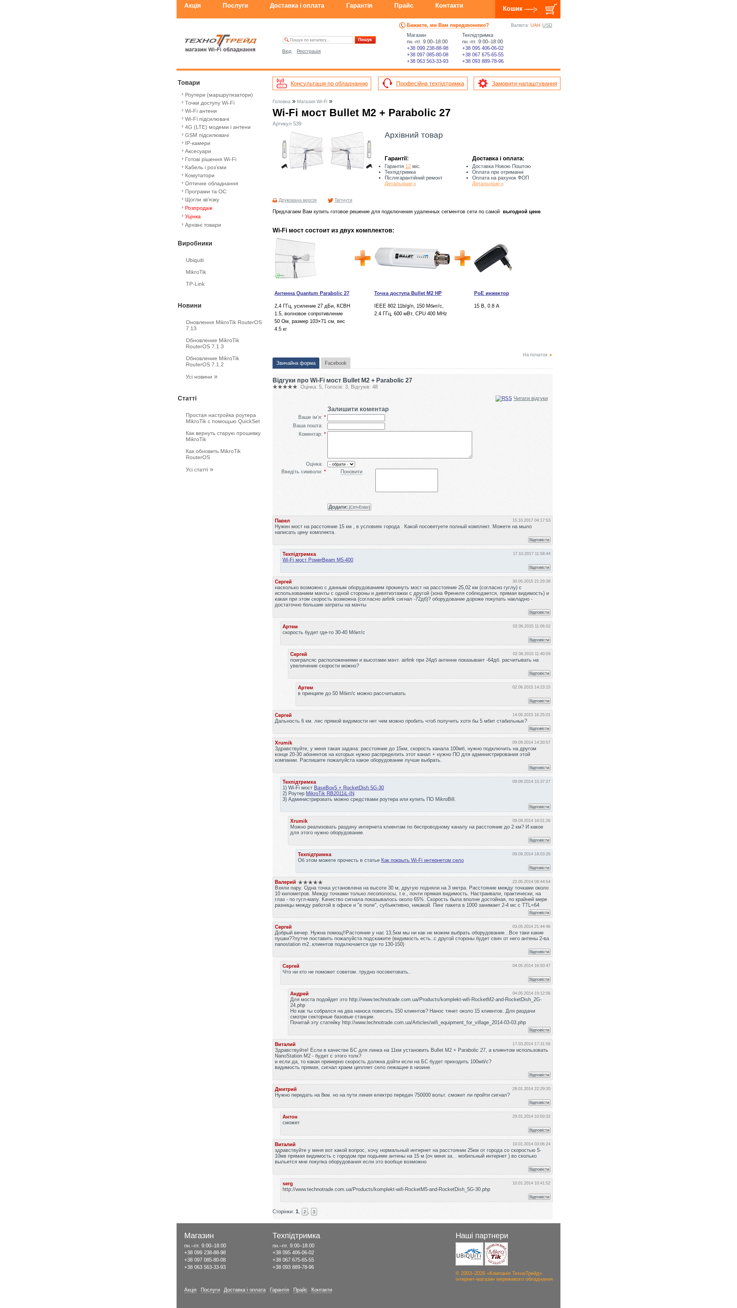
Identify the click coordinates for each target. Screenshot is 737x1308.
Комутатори (200, 175)
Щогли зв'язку (202, 199)
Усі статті (199, 469)
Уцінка (193, 216)
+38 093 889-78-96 (483, 61)
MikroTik (196, 272)
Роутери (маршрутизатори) (219, 95)
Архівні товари (203, 225)
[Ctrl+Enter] (349, 507)
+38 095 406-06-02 (483, 48)
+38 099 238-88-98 (427, 48)
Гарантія (359, 5)
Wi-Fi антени (201, 111)
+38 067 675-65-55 (483, 55)
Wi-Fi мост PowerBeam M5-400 (318, 560)
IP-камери (197, 143)
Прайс (403, 5)
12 (408, 166)
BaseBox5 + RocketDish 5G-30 (349, 788)
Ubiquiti (195, 260)
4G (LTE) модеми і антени (218, 127)
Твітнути (343, 200)
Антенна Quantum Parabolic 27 (311, 293)
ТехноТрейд (221, 43)
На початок (535, 354)
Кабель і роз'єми (205, 167)
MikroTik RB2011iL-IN (330, 793)
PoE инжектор (491, 293)
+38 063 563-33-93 (427, 61)
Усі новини (202, 377)
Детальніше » (400, 183)
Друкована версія (298, 200)
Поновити (351, 471)
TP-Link (195, 284)
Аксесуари (198, 151)
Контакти (449, 5)
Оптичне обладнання (211, 183)
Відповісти (539, 539)
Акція (192, 5)
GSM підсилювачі (207, 135)
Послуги (235, 5)
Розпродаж (198, 208)
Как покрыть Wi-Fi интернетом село (422, 860)
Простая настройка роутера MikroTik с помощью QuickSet (223, 418)
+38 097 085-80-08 (427, 55)
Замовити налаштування (524, 83)
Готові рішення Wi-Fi (210, 159)
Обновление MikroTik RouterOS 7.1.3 (212, 343)
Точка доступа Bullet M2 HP (408, 293)
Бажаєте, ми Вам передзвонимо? (448, 25)
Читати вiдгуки (531, 398)
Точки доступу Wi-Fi (210, 103)
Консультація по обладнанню (329, 83)
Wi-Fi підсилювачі (207, 119)
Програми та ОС (205, 191)
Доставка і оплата (297, 5)
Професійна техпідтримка (430, 83)
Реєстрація (309, 51)
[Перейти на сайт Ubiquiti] (469, 1253)
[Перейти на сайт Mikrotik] (496, 1253)
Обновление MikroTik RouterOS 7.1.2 (212, 361)
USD (547, 25)
